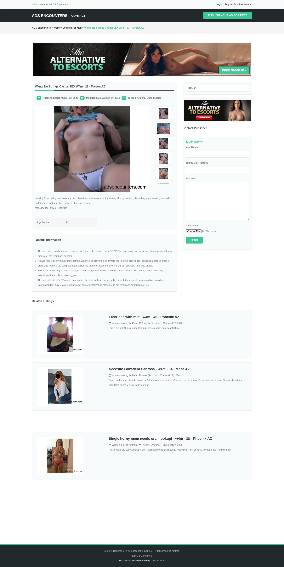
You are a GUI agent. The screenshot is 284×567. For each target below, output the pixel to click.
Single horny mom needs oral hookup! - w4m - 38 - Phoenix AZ (160, 439)
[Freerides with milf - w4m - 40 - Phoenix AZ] (70, 334)
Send (194, 240)
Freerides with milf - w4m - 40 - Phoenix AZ (144, 317)
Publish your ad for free (227, 15)
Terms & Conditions (142, 555)
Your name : (192, 147)
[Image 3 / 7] (165, 143)
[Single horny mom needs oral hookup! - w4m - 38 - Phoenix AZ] (70, 456)
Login (219, 4)
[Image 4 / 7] (165, 158)
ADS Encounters (49, 16)
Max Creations (158, 560)
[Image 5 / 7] (165, 173)
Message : (191, 178)
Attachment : (193, 225)
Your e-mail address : (197, 162)
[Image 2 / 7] (165, 128)
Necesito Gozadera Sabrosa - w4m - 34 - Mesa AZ (149, 369)
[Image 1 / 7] (92, 149)
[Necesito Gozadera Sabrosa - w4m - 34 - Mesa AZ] (70, 386)
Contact (78, 15)
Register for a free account (238, 4)
